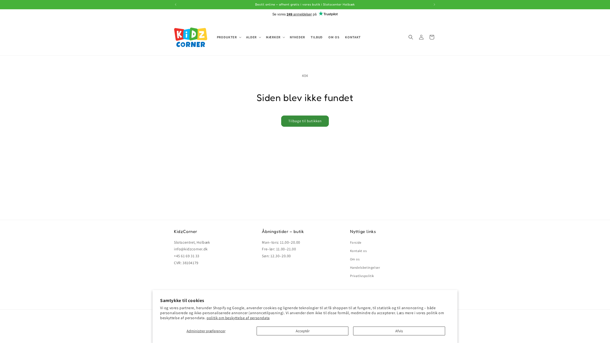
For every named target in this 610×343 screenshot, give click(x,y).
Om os (355, 259)
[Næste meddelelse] (434, 4)
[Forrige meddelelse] (175, 4)
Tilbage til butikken (305, 121)
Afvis (399, 330)
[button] (229, 37)
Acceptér (303, 330)
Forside (355, 242)
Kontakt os (358, 251)
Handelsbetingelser (365, 267)
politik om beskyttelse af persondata (238, 317)
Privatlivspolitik (362, 276)
